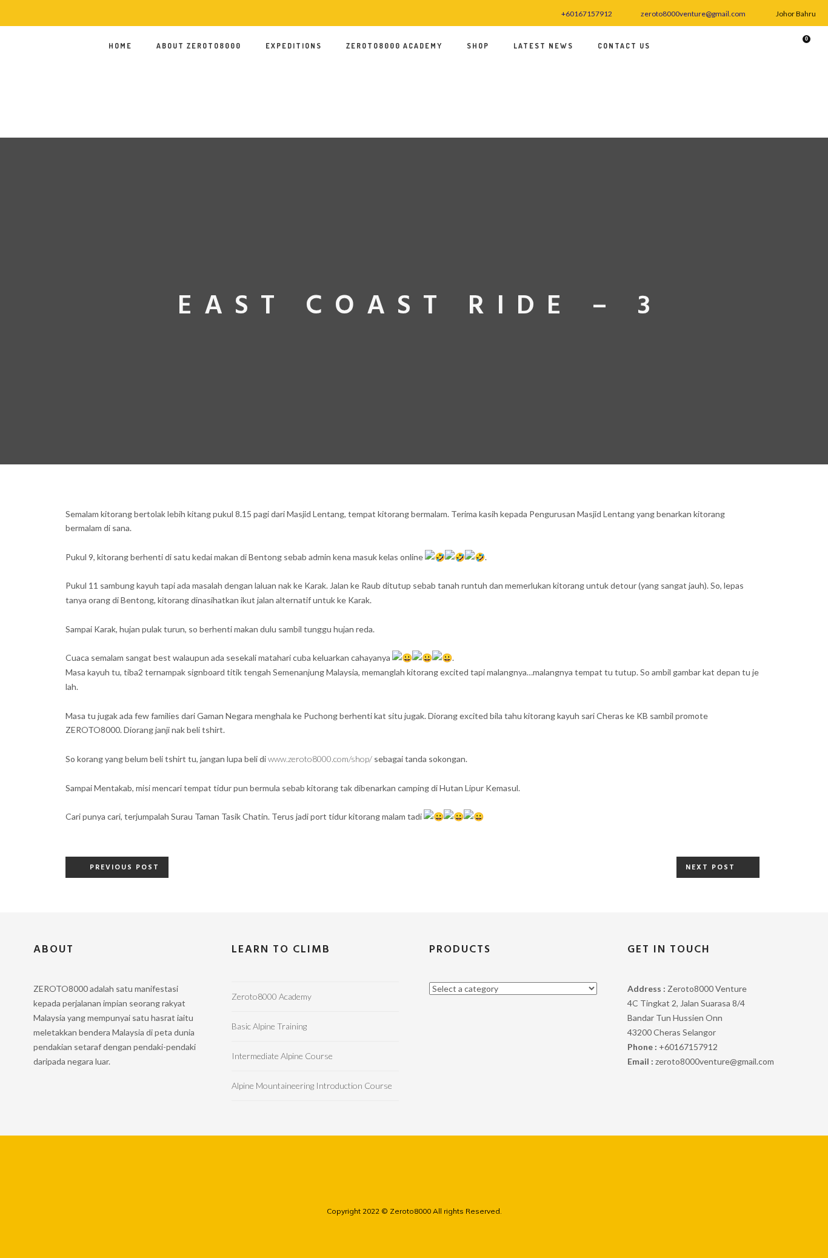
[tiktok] (65, 11)
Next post (710, 868)
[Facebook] (19, 11)
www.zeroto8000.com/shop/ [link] (320, 759)
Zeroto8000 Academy (272, 996)
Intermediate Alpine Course (282, 1056)
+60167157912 (586, 13)
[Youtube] (50, 11)
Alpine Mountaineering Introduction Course (312, 1085)
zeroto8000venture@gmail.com (693, 13)
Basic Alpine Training (269, 1026)
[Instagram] (34, 11)
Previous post (124, 868)
